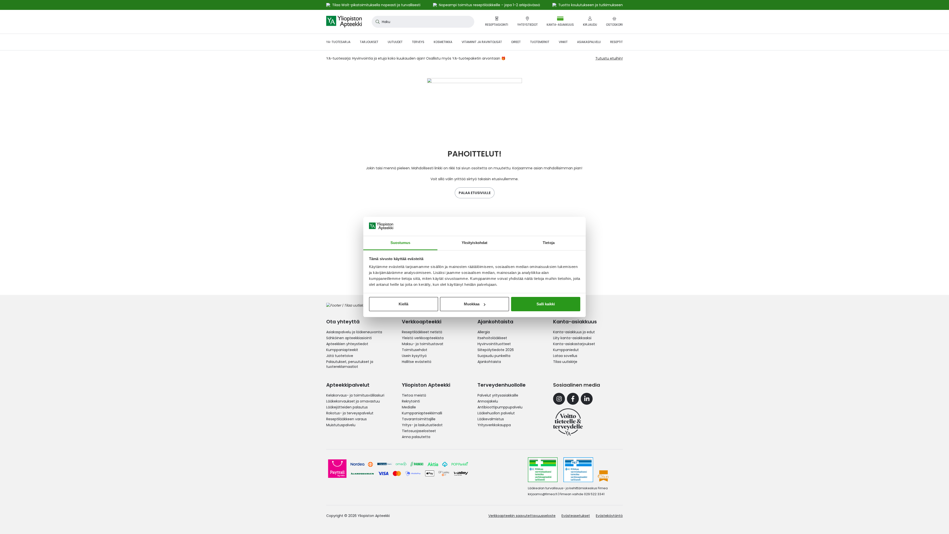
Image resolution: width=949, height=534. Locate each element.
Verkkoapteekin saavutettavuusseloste (522, 515)
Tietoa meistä (414, 395)
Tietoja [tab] (549, 243)
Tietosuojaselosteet (419, 430)
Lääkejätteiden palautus (347, 407)
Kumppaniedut (566, 349)
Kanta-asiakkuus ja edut (574, 332)
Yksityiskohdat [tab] (474, 243)
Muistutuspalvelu (340, 425)
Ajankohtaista (489, 361)
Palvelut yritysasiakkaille (497, 395)
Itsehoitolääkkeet (492, 337)
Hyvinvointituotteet (494, 343)
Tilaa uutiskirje (565, 361)
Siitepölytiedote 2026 (495, 349)
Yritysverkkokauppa (494, 425)
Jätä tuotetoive (339, 355)
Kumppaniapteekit (342, 349)
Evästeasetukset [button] (575, 515)
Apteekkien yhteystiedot (347, 343)
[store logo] (344, 22)
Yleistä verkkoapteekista (423, 337)
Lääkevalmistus (490, 419)
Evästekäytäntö (609, 515)
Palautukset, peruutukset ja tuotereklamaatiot (349, 364)
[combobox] (423, 22)
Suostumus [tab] (400, 243)
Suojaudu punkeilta (493, 355)
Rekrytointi (411, 401)
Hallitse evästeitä (416, 361)
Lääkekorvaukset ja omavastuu (353, 401)
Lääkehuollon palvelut (496, 413)
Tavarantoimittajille (418, 419)
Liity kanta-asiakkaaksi (572, 337)
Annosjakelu (487, 401)
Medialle (409, 407)
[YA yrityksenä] (568, 422)
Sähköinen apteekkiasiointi (349, 337)
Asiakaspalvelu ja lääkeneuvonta (354, 332)
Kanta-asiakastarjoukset (574, 343)
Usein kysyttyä (414, 355)
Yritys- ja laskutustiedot (422, 425)
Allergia (483, 332)
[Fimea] (543, 469)
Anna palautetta (416, 436)
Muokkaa (471, 304)
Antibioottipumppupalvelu (499, 407)
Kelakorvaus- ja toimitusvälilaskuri (355, 395)
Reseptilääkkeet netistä (422, 332)
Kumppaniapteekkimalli (422, 413)
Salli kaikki (546, 304)
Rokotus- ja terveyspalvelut (349, 413)
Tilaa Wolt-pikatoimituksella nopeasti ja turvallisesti (376, 4)
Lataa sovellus (565, 355)
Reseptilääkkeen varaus (346, 419)
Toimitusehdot (414, 349)
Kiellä (403, 304)
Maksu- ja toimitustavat (422, 343)
